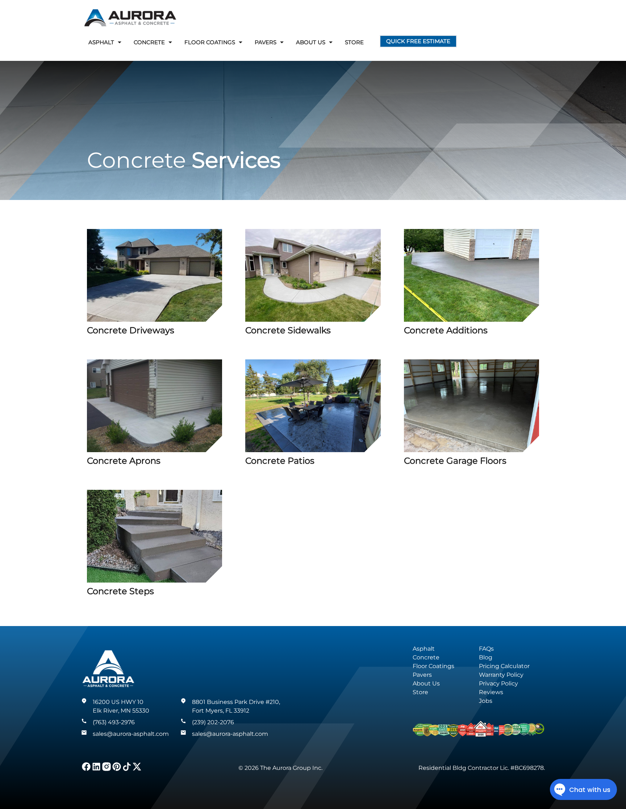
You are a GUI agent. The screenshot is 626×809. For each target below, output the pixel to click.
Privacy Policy (498, 683)
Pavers (422, 674)
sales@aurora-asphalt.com (131, 733)
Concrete (426, 657)
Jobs (485, 700)
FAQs (486, 648)
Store (354, 42)
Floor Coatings (433, 666)
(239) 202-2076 (213, 722)
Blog (485, 657)
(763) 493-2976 (114, 722)
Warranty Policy (501, 674)
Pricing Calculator (504, 666)
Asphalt (424, 648)
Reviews (491, 692)
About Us (426, 683)
